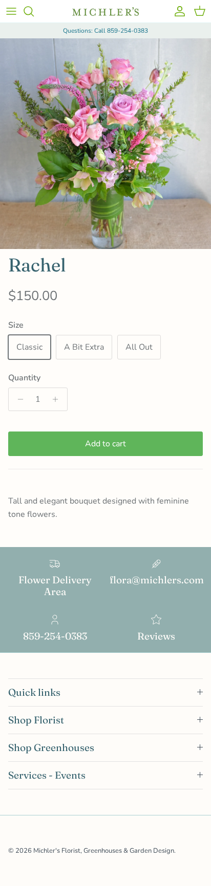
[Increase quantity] (58, 399)
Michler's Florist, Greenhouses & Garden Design (103, 850)
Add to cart (105, 443)
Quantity (24, 377)
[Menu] (11, 11)
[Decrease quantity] (18, 399)
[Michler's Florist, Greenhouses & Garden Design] (105, 11)
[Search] (34, 11)
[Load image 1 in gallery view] (105, 143)
